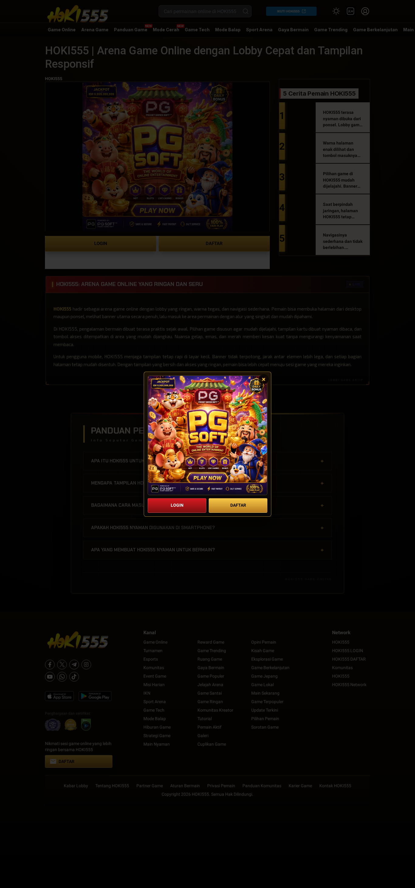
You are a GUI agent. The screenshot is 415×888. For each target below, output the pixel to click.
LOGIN (177, 505)
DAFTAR (238, 505)
